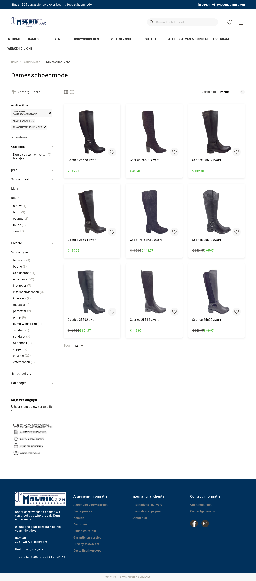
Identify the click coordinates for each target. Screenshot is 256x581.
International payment (147, 511)
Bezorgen (80, 524)
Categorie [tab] (18, 147)
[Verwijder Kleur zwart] (32, 121)
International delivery (147, 505)
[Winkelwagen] (241, 22)
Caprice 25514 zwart (144, 319)
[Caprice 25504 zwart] (92, 211)
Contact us (139, 518)
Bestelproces (82, 511)
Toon (67, 345)
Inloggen (204, 4)
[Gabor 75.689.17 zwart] (154, 211)
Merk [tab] (14, 188)
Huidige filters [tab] (19, 105)
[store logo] (29, 22)
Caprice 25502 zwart (82, 319)
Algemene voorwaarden (90, 505)
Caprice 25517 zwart (206, 160)
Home (16, 39)
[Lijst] (71, 92)
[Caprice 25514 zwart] (154, 291)
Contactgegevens (202, 511)
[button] (227, 92)
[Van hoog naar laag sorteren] (242, 92)
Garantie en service (87, 537)
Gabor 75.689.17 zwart (146, 240)
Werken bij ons (20, 48)
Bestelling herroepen (88, 550)
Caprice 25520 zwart (144, 160)
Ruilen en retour (85, 531)
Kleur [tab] (14, 198)
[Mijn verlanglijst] (229, 22)
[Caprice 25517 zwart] (216, 132)
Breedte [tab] (16, 243)
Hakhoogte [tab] (18, 383)
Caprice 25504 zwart (82, 240)
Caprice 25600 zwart (206, 319)
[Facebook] (194, 523)
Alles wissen (19, 137)
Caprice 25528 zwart (82, 160)
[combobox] (182, 22)
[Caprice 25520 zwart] (154, 132)
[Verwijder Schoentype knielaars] (45, 127)
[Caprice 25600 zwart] (216, 291)
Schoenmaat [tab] (20, 179)
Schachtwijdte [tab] (21, 373)
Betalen (78, 518)
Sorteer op (208, 92)
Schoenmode (32, 62)
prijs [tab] (14, 170)
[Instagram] (205, 523)
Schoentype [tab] (19, 252)
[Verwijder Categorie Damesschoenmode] (50, 113)
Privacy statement (86, 544)
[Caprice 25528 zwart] (92, 132)
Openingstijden (201, 505)
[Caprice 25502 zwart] (92, 291)
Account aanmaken (231, 4)
